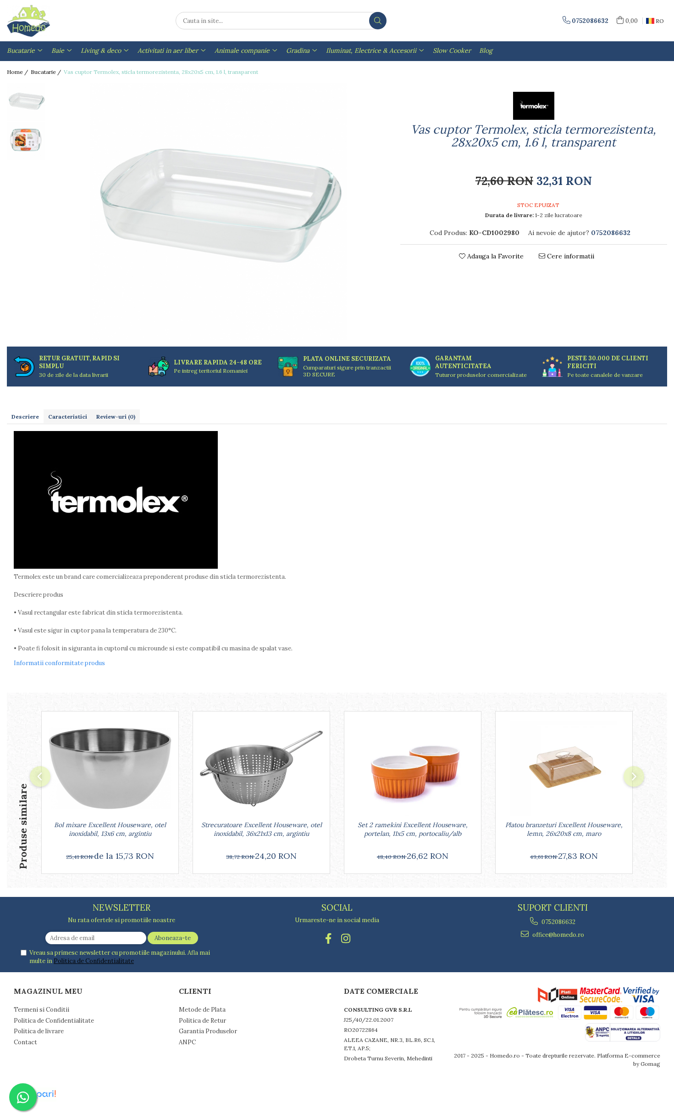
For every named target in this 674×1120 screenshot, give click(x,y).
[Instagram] (346, 938)
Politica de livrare (39, 1031)
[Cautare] (378, 20)
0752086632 (557, 922)
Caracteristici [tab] (67, 416)
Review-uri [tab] (115, 416)
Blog (485, 50)
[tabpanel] (218, 211)
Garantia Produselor (208, 1031)
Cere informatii (569, 256)
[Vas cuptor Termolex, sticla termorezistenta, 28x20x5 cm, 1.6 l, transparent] (218, 211)
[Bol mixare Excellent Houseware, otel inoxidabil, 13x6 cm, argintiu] (110, 768)
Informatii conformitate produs (59, 663)
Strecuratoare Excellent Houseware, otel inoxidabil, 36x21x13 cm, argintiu (261, 829)
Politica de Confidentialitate (94, 961)
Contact (25, 1042)
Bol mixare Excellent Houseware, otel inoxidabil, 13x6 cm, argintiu (110, 829)
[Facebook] (328, 938)
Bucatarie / (46, 71)
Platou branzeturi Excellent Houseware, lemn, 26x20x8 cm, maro (564, 829)
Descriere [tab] (25, 416)
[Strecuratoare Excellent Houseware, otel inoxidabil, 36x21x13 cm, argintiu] (261, 768)
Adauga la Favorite (494, 256)
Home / (18, 71)
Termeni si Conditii (41, 1010)
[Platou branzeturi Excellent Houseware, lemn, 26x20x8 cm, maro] (564, 768)
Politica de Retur (202, 1021)
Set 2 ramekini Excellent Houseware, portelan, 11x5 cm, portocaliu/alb (413, 829)
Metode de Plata (202, 1010)
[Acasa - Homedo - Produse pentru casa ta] (53, 21)
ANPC (187, 1042)
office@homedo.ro (557, 935)
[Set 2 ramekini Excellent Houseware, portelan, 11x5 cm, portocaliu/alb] (412, 768)
